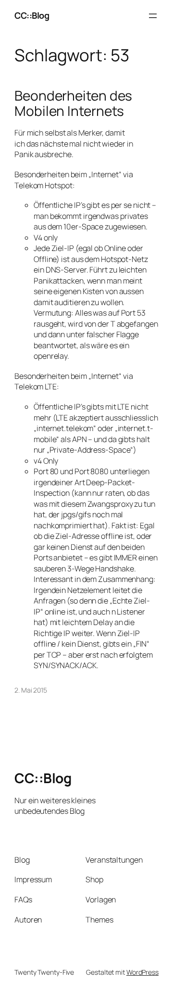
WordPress (142, 972)
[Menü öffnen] (153, 16)
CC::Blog (31, 15)
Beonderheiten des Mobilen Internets (73, 103)
